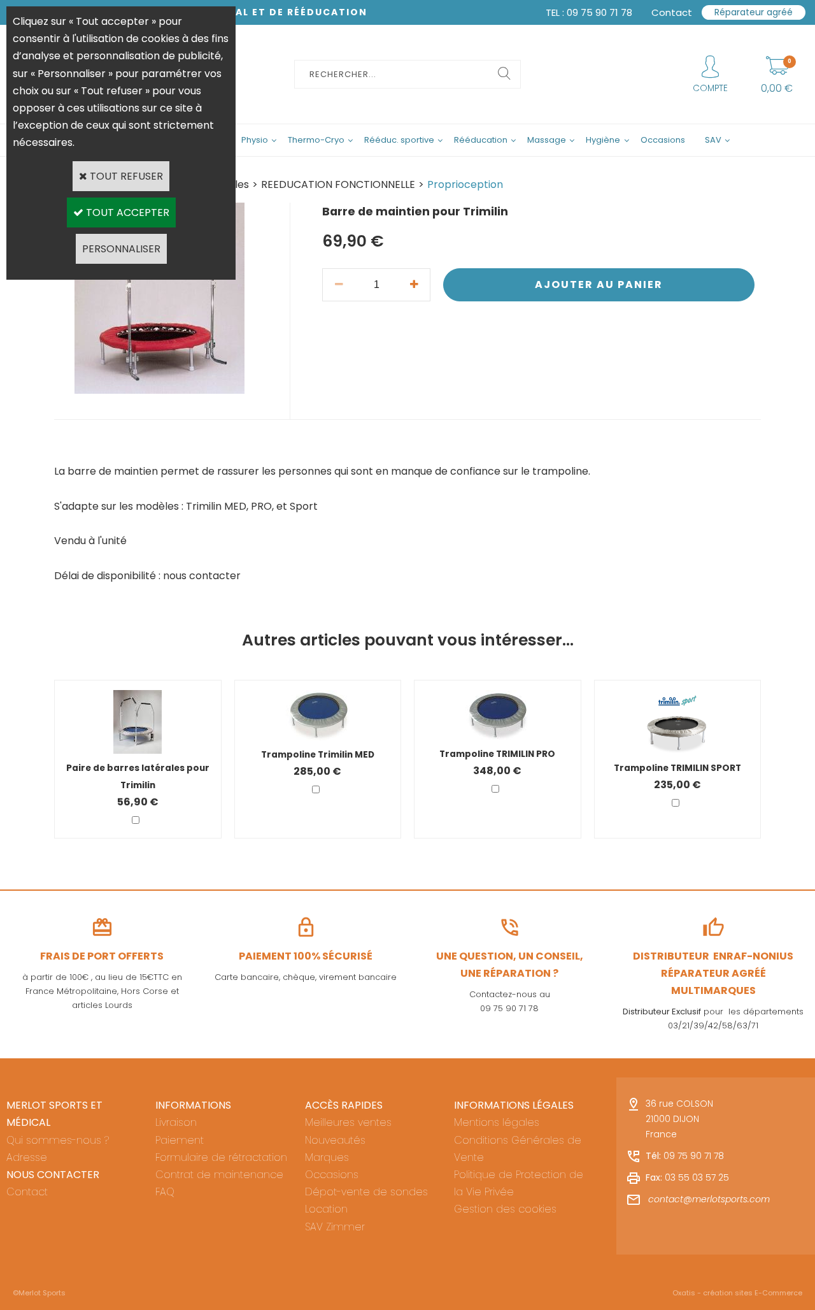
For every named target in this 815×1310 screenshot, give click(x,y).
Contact (27, 1191)
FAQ (164, 1191)
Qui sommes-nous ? (57, 1140)
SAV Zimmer (335, 1227)
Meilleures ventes (348, 1122)
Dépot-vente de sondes (366, 1191)
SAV (713, 140)
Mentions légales (496, 1122)
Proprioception (465, 184)
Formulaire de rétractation (221, 1157)
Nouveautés (335, 1140)
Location (326, 1209)
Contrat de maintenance (219, 1174)
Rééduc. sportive (399, 140)
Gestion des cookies (505, 1209)
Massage (546, 140)
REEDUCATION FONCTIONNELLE (338, 184)
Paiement (179, 1140)
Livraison (176, 1122)
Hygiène (603, 140)
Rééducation (480, 140)
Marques (327, 1157)
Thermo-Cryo (316, 140)
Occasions (663, 140)
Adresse (26, 1157)
